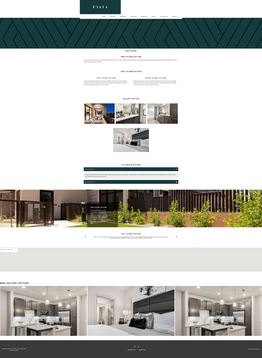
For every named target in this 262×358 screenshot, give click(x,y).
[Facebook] (135, 346)
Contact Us (175, 16)
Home (103, 16)
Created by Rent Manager (254, 349)
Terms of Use (142, 349)
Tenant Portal (164, 16)
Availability (123, 16)
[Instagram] (138, 346)
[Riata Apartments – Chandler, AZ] (100, 7)
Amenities (113, 16)
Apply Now (144, 16)
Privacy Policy (132, 349)
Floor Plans (133, 16)
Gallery (154, 16)
